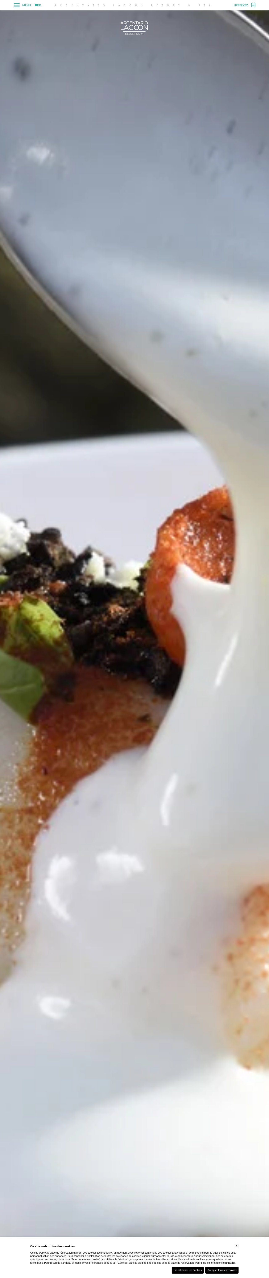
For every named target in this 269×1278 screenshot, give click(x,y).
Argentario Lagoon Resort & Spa (134, 5)
